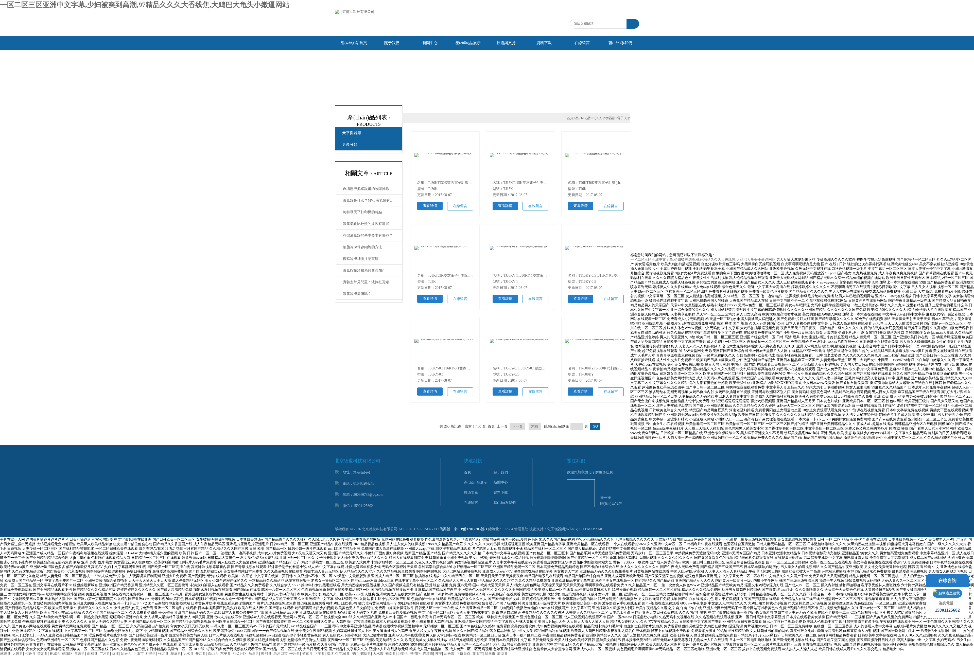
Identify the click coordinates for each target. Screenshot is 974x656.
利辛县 (151, 653)
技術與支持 (506, 43)
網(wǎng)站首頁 (354, 43)
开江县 (200, 653)
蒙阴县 (502, 653)
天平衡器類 (351, 133)
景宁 (438, 653)
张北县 (163, 653)
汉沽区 (332, 653)
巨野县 (403, 653)
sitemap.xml (591, 529)
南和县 (92, 653)
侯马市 (490, 653)
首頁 (570, 118)
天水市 (378, 653)
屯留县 (344, 653)
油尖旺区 (240, 653)
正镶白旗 (463, 653)
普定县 (42, 653)
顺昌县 (254, 653)
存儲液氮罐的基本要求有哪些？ (368, 235)
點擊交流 (947, 593)
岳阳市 (138, 653)
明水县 (188, 653)
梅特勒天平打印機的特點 (362, 212)
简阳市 (477, 653)
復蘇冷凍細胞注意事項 (360, 259)
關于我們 (391, 43)
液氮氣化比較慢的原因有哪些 (366, 224)
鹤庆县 (365, 653)
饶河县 (266, 653)
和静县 (30, 653)
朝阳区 (67, 653)
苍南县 (390, 653)
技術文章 (471, 492)
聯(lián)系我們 (620, 43)
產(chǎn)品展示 (468, 43)
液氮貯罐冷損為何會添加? (363, 270)
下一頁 (517, 426)
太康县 (17, 653)
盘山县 (213, 653)
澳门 (355, 653)
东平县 (225, 653)
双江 (115, 653)
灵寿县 (80, 653)
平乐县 (294, 653)
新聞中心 (430, 43)
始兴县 (126, 653)
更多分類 (349, 145)
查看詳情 (430, 206)
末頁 (534, 426)
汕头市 (449, 653)
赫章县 (175, 653)
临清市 (428, 653)
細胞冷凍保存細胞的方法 (362, 247)
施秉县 (5, 653)
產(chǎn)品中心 (586, 118)
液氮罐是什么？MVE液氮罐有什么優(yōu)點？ (372, 200)
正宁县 (319, 653)
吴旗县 (307, 653)
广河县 (104, 653)
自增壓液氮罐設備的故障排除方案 (369, 189)
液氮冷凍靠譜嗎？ (357, 294)
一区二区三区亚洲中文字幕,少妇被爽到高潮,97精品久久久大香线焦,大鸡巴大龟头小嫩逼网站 (144, 5)
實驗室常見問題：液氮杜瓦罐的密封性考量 (372, 282)
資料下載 (544, 43)
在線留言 (582, 43)
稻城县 (55, 653)
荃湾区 (415, 653)
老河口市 (280, 653)
